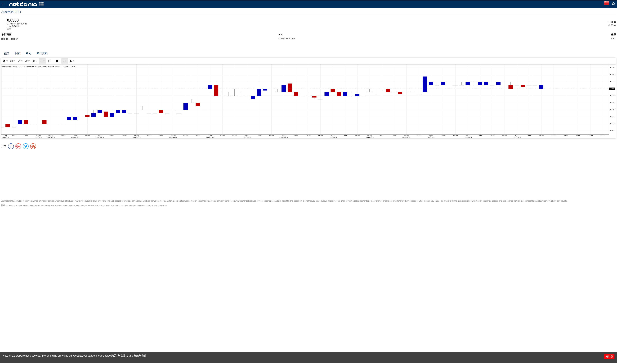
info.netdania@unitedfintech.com (135, 205)
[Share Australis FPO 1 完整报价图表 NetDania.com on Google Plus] (18, 146)
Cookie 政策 (109, 355)
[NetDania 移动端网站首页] (26, 3)
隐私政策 (123, 355)
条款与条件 (140, 355)
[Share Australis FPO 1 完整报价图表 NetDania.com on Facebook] (10, 146)
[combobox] (34, 61)
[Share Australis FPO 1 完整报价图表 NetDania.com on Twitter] (25, 146)
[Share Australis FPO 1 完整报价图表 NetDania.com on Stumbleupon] (33, 146)
